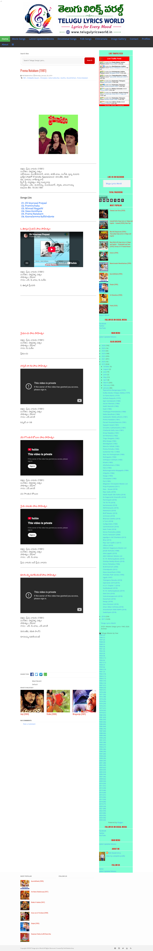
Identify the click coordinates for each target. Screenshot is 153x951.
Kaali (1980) (107, 409)
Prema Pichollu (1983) (111, 449)
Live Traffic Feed (114, 59)
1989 (102, 735)
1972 (102, 697)
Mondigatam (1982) (110, 444)
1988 (102, 733)
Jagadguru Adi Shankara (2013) (114, 537)
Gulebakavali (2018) (110, 588)
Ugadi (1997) (107, 577)
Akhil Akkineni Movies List (112, 556)
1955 (102, 658)
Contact (134, 38)
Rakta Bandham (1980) (111, 414)
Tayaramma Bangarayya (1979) (114, 390)
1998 (102, 756)
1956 (102, 660)
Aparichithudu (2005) (116, 274)
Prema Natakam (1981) (33, 70)
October (106, 366)
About (5, 44)
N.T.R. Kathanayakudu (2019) (113, 591)
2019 (104, 364)
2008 (102, 779)
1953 (102, 653)
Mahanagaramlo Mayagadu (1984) (115, 470)
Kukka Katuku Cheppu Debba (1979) (116, 393)
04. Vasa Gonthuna (31, 211)
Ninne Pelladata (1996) (111, 564)
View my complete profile (115, 856)
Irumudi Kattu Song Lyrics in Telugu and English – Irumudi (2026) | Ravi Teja (121, 222)
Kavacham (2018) (109, 599)
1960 (102, 669)
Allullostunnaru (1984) (111, 465)
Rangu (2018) (108, 601)
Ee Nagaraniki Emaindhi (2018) (114, 497)
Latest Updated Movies (41, 38)
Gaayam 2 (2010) (105, 103)
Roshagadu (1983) (109, 457)
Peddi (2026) (113, 305)
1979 (102, 713)
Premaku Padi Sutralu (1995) (113, 575)
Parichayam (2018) (110, 500)
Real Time (113, 105)
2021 (104, 359)
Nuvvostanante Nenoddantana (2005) (120, 263)
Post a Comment (29, 724)
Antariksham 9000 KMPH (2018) (114, 609)
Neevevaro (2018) (109, 510)
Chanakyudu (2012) (110, 569)
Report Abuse (104, 315)
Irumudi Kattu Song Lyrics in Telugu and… (116, 94)
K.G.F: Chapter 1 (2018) (111, 585)
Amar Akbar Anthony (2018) (113, 607)
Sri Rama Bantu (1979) (111, 395)
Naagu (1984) (108, 476)
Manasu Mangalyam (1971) (117, 67)
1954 (102, 656)
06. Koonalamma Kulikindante (37, 216)
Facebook (102, 324)
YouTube (102, 328)
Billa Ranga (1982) (109, 441)
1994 (102, 747)
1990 (102, 738)
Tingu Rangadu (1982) (111, 438)
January (106, 388)
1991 (102, 740)
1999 (102, 758)
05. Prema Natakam (32, 213)
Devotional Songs (67, 38)
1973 (102, 699)
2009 (102, 781)
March (106, 383)
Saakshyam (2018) (109, 612)
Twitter (101, 326)
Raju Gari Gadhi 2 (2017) (112, 543)
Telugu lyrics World (37, 948)
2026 (104, 345)
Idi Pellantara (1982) (110, 436)
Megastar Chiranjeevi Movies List (115, 484)
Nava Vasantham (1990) (112, 572)
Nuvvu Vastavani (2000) (111, 535)
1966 (102, 683)
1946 (102, 637)
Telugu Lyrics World (114, 183)
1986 (102, 729)
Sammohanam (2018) (111, 527)
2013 (102, 790)
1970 (102, 692)
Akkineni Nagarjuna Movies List (114, 548)
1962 (102, 674)
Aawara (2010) (114, 252)
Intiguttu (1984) (108, 473)
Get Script (107, 105)
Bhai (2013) (107, 540)
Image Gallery (118, 38)
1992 (102, 742)
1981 (102, 717)
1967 (102, 685)
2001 (102, 763)
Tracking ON (120, 105)
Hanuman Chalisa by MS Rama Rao (41, 934)
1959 (102, 667)
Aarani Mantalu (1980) (111, 403)
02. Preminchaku (30, 205)
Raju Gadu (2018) (109, 492)
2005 (102, 772)
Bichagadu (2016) (114, 73)
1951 (102, 649)
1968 (102, 687)
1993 (102, 745)
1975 (102, 703)
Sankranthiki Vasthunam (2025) (118, 77)
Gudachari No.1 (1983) (111, 452)
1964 (102, 678)
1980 (102, 715)
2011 (102, 786)
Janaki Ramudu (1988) (111, 551)
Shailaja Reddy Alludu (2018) (113, 561)
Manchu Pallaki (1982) (111, 446)
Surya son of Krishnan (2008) (39, 913)
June (105, 374)
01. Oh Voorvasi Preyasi (34, 203)
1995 (102, 749)
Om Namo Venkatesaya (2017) (39, 891)
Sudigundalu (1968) (110, 524)
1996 (102, 751)
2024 (104, 351)
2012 (102, 788)
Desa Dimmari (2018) (111, 604)
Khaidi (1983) (108, 462)
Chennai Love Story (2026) (117, 210)
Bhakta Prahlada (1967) (38, 902)
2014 (102, 792)
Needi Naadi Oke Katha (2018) (114, 494)
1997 (102, 754)
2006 (102, 774)
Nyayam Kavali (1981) (111, 425)
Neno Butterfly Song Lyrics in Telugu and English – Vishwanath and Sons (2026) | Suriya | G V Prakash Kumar (120, 244)
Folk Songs (86, 38)
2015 (102, 795)
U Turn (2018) (108, 521)
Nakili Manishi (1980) (111, 406)
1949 (102, 644)
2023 (104, 353)
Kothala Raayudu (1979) (112, 398)
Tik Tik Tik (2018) (109, 502)
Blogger (120, 822)
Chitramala (101, 38)
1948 (102, 642)
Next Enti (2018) (109, 593)
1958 (102, 665)
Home (5, 38)
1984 (102, 724)
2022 (104, 356)
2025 (104, 348)
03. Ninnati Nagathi (32, 208)
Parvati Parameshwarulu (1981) (114, 422)
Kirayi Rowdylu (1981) (111, 433)
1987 (102, 731)
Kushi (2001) (108, 82)
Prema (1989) (113, 63)
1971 (102, 694)
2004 (102, 770)
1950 (102, 646)
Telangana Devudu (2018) (112, 580)
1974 (102, 701)
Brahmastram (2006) (110, 567)
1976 (102, 706)
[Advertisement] (58, 98)
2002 (102, 765)
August (106, 369)
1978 (102, 710)
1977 (102, 708)
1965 (102, 681)
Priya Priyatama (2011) (111, 486)
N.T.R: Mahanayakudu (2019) (113, 559)
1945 (102, 635)
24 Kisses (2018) (109, 516)
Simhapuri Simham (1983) (112, 460)
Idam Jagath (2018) (110, 553)
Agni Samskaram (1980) (111, 401)
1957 (102, 662)
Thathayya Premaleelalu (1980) (114, 412)
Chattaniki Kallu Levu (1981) (113, 430)
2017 (104, 619)
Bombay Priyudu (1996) (111, 99)
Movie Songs (18, 38)
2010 (102, 783)
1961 (102, 672)
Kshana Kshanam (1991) (111, 86)
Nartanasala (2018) (110, 505)
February (107, 385)
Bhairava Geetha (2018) (111, 519)
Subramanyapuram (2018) (112, 596)
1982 (102, 719)
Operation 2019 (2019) (111, 583)
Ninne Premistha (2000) (112, 532)
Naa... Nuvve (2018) (110, 489)
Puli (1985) (107, 481)
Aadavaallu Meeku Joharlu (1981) (115, 417)
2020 (104, 362)
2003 (102, 767)
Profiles (146, 38)
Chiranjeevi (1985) (109, 478)
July (105, 372)
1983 (102, 722)
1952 (102, 651)
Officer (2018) (108, 545)
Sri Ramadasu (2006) (116, 295)
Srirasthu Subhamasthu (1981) (114, 428)
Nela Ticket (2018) (109, 529)
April (105, 380)
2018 (104, 616)
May (105, 377)
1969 (102, 690)
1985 (102, 726)
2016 (102, 797)
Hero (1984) (107, 468)
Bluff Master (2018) (110, 513)
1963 (102, 676)
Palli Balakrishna (114, 853)
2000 (102, 761)
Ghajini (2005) (114, 284)
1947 (102, 640)
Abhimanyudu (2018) (111, 508)
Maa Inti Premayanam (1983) (113, 454)
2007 (102, 777)
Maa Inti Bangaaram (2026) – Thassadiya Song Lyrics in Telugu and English (120, 233)
